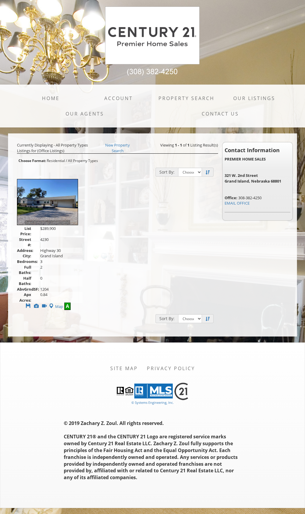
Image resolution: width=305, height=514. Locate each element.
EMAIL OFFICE (237, 203)
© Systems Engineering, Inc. (152, 402)
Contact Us (220, 113)
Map (59, 306)
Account (118, 98)
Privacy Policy (171, 368)
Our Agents (85, 113)
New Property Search (117, 147)
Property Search (186, 98)
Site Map (124, 368)
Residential (56, 160)
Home (51, 98)
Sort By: (167, 172)
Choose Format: (32, 160)
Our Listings (254, 98)
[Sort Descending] (208, 172)
